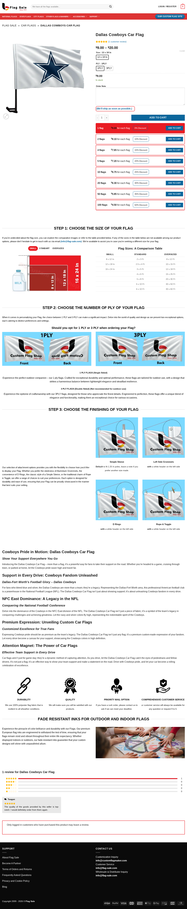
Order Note (101, 86)
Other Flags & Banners (57, 16)
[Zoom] (6, 116)
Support (94, 16)
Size (98, 53)
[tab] (33, 248)
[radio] (102, 57)
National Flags (9, 16)
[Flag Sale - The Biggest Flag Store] (14, 7)
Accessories (79, 16)
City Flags (39, 16)
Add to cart (158, 117)
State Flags (25, 16)
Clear (182, 51)
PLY (98, 64)
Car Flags (28, 25)
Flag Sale (9, 25)
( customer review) (117, 41)
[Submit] (110, 6)
